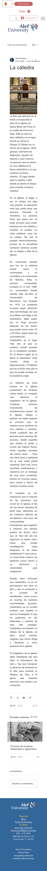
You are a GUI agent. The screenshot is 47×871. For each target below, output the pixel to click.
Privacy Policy (23, 852)
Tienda (22, 11)
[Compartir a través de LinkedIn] (24, 697)
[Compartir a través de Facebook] (11, 697)
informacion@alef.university (23, 830)
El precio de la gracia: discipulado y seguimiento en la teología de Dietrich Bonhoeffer (24, 747)
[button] (28, 11)
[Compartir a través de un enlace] (30, 697)
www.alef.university (23, 827)
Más (34, 45)
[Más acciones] (35, 59)
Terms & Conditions (23, 849)
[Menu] (43, 18)
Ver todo (33, 717)
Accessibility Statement (23, 856)
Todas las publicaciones (17, 45)
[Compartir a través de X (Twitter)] (17, 697)
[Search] (16, 18)
